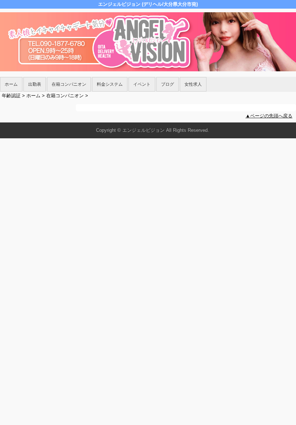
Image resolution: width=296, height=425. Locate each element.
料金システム (110, 84)
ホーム (11, 84)
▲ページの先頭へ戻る (268, 115)
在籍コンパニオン (69, 84)
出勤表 (34, 84)
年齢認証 (11, 95)
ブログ (167, 84)
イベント (142, 84)
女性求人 (193, 84)
